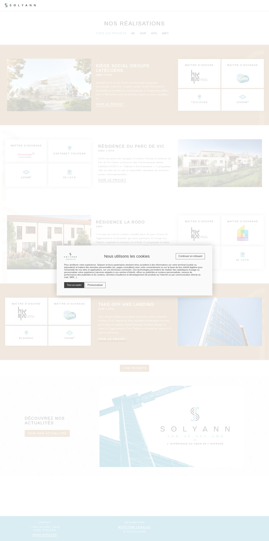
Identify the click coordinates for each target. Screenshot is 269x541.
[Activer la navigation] (265, 5)
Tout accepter (74, 285)
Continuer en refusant (190, 256)
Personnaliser (95, 285)
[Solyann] (15, 4)
